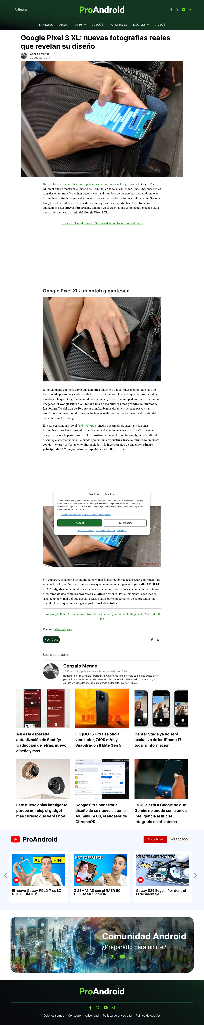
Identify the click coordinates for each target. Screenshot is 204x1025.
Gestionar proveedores (71, 514)
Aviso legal (122, 530)
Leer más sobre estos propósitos (96, 514)
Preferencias (125, 522)
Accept (80, 522)
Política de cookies (86, 530)
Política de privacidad (105, 530)
